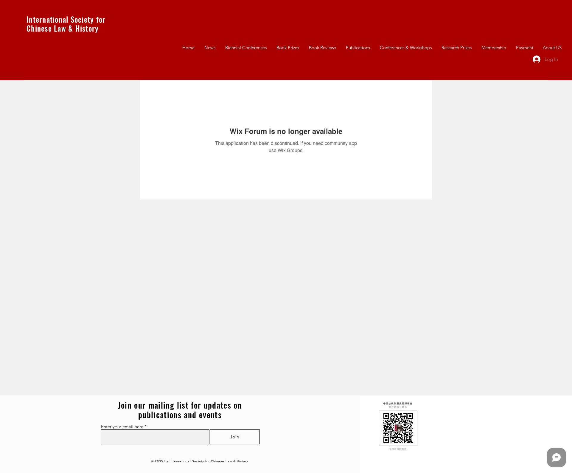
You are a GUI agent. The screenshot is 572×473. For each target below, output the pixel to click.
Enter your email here (122, 426)
